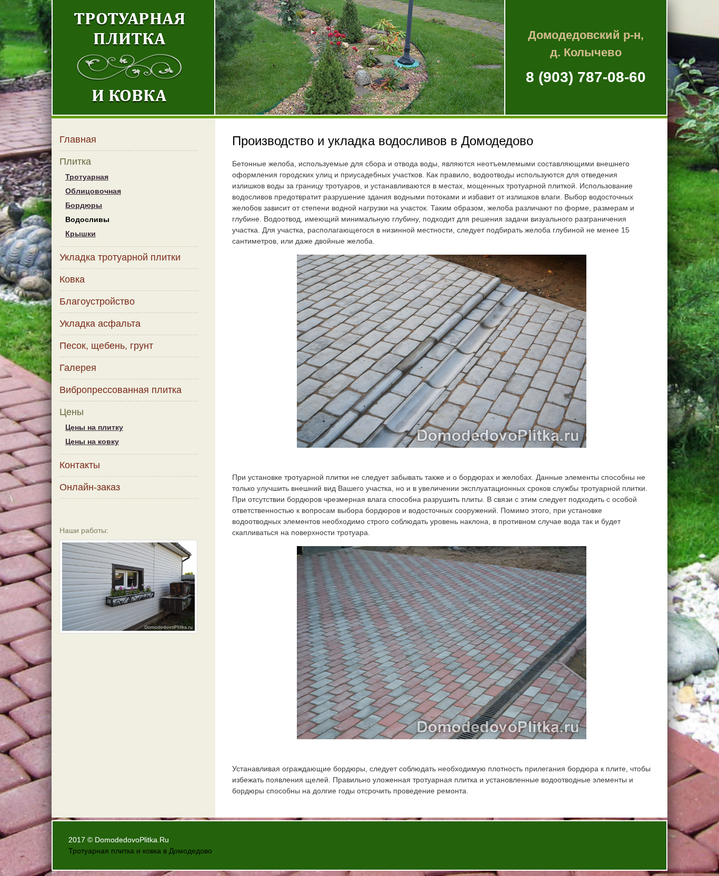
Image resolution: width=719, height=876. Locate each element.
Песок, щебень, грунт (106, 345)
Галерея (77, 368)
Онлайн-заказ (89, 487)
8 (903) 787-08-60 (586, 77)
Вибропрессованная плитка (120, 390)
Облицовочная (93, 191)
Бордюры (83, 205)
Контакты (79, 465)
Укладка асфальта (100, 323)
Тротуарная (86, 177)
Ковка (72, 279)
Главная (77, 139)
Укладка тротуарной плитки (120, 257)
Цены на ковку (92, 441)
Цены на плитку (94, 427)
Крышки (80, 233)
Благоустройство (97, 301)
